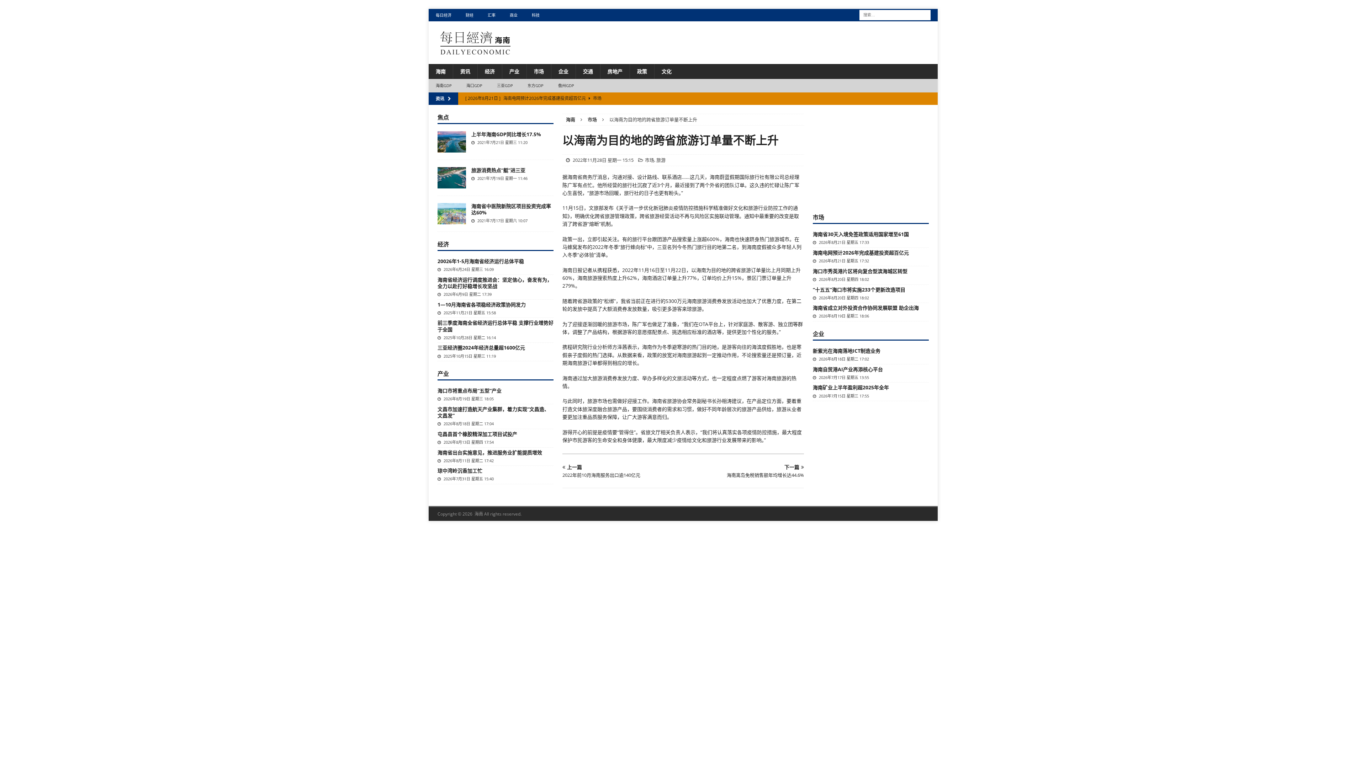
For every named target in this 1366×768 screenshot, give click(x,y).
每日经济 (443, 15)
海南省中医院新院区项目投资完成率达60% (511, 209)
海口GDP (474, 85)
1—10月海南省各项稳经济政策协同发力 (482, 304)
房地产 (615, 71)
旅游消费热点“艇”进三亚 (498, 170)
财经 (469, 15)
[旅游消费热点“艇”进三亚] (452, 177)
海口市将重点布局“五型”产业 (470, 390)
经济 (490, 71)
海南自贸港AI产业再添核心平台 (848, 369)
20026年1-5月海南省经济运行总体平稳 (481, 261)
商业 (514, 15)
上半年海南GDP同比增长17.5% (506, 134)
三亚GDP (505, 85)
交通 (588, 71)
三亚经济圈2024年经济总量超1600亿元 (481, 347)
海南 (441, 71)
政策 (642, 71)
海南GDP (444, 85)
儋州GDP (566, 85)
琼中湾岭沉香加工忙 (460, 470)
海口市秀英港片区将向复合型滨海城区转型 (860, 271)
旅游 (661, 160)
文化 (667, 71)
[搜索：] (895, 14)
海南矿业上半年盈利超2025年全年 (851, 387)
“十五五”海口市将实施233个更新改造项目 (859, 289)
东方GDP (536, 85)
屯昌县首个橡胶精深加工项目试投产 (477, 434)
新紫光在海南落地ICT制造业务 (846, 350)
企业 (563, 71)
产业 (514, 71)
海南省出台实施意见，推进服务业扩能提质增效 (490, 452)
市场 (539, 71)
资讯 (465, 71)
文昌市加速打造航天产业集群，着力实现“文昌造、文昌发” (493, 412)
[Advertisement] (870, 158)
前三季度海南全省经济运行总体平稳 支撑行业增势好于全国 (496, 325)
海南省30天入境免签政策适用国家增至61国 (861, 234)
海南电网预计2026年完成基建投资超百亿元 (861, 252)
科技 (536, 15)
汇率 (492, 15)
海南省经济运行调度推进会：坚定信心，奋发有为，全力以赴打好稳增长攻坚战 (495, 282)
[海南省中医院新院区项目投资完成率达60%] (452, 213)
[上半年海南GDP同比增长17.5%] (452, 142)
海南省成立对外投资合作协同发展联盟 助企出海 (866, 307)
